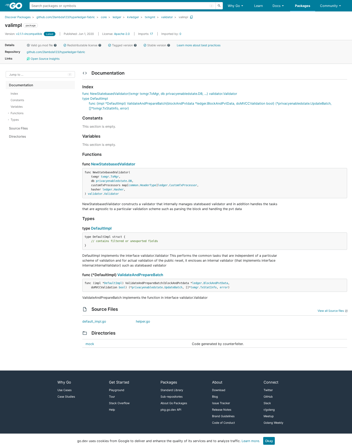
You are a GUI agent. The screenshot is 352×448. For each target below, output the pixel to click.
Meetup (269, 416)
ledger (117, 17)
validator (167, 17)
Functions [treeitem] (17, 113)
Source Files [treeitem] (18, 128)
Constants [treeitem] (17, 100)
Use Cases (64, 390)
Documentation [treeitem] (21, 85)
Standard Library (172, 390)
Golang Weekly (273, 422)
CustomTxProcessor (183, 185)
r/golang (269, 409)
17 (146, 33)
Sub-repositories (172, 396)
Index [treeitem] (14, 93)
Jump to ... (16, 74)
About (217, 382)
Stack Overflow (119, 403)
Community (329, 6)
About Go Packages (174, 403)
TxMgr (115, 176)
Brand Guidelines (223, 416)
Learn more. (251, 441)
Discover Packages (18, 17)
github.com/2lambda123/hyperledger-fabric (65, 17)
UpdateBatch (173, 287)
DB (130, 181)
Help (112, 409)
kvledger (133, 17)
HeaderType (148, 185)
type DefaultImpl (95, 98)
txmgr (105, 176)
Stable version (156, 45)
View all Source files (331, 310)
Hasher (119, 189)
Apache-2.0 (122, 33)
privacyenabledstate (111, 181)
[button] (28, 45)
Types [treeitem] (15, 119)
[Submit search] (219, 5)
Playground (116, 390)
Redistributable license (82, 45)
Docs (276, 6)
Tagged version (122, 45)
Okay (269, 441)
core (104, 17)
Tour (112, 396)
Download (218, 390)
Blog (215, 396)
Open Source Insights (44, 58)
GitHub (268, 396)
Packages (302, 6)
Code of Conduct (223, 422)
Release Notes (221, 409)
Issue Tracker (221, 403)
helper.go (143, 321)
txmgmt (150, 17)
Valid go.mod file (42, 45)
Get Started (119, 382)
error (224, 287)
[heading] (17, 5)
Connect (271, 382)
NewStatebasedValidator (113, 164)
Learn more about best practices (198, 45)
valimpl (183, 17)
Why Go (234, 6)
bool (122, 287)
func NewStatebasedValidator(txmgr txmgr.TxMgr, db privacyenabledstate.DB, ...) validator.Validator (159, 94)
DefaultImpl (101, 228)
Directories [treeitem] (17, 136)
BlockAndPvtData (216, 283)
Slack (267, 403)
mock (90, 344)
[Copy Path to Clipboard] (191, 17)
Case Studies (66, 396)
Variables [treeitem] (17, 106)
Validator (111, 193)
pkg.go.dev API (171, 409)
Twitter (268, 390)
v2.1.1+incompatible (24, 33)
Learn (258, 6)
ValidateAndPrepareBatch (140, 275)
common (133, 185)
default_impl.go (94, 321)
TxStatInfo (208, 287)
